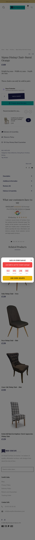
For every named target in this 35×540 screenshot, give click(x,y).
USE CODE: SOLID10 (17, 278)
